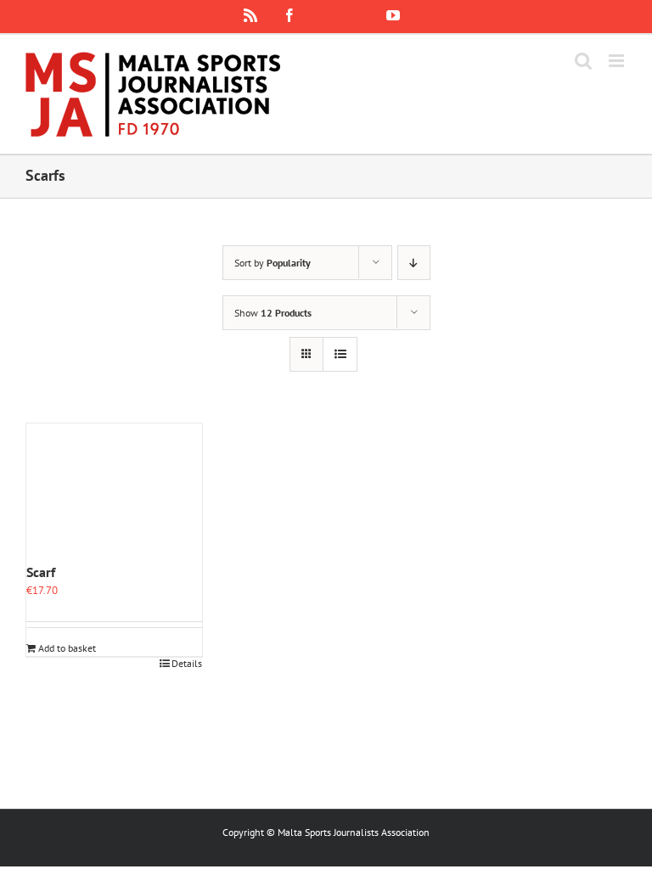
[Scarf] (114, 492)
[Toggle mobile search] (583, 61)
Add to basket (67, 648)
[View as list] (340, 354)
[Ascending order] (413, 262)
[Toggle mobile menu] (618, 61)
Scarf (40, 571)
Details (186, 663)
